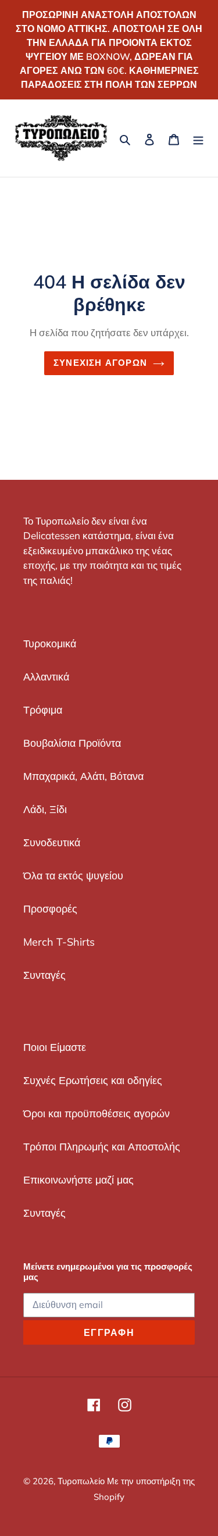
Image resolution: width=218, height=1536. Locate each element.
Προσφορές (50, 908)
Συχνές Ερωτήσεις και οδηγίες (92, 1080)
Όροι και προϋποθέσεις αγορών (96, 1113)
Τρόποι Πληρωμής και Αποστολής (101, 1146)
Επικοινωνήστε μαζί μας (78, 1179)
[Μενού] (198, 138)
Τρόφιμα (42, 710)
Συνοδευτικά (51, 842)
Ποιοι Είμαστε (54, 1047)
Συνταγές (44, 975)
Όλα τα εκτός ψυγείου (73, 875)
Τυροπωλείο (82, 1481)
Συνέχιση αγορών (100, 362)
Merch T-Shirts (59, 942)
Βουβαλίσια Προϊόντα (72, 743)
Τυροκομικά (49, 643)
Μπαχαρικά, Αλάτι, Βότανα (83, 776)
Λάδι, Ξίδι (45, 809)
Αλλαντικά (46, 676)
